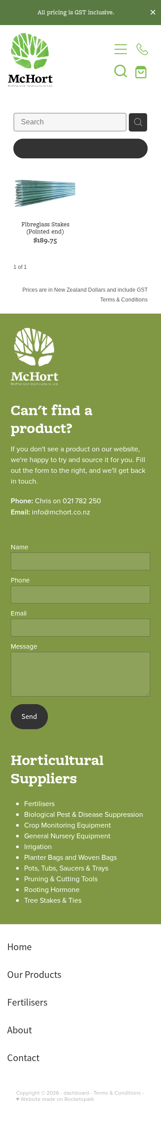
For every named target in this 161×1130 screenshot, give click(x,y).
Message (24, 646)
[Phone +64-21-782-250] (142, 49)
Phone (20, 580)
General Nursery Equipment (67, 836)
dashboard (76, 1092)
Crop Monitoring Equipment (67, 825)
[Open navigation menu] (120, 49)
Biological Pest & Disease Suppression (83, 814)
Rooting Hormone (52, 889)
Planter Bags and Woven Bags (70, 857)
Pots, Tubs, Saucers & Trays (66, 868)
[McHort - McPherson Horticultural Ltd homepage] (59, 60)
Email (18, 613)
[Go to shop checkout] (142, 70)
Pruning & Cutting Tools (60, 879)
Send (29, 716)
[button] (120, 70)
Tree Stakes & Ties (52, 900)
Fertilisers (39, 803)
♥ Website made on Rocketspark (55, 1099)
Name (19, 547)
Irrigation (38, 846)
